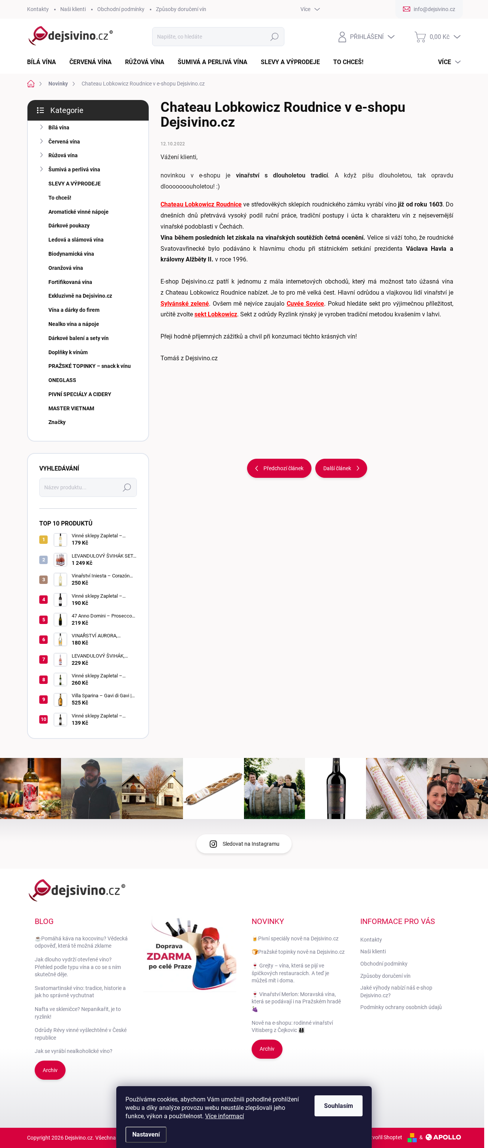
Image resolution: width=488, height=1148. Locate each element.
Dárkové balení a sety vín (78, 338)
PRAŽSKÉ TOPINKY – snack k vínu (89, 366)
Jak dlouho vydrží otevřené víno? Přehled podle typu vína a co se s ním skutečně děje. (78, 966)
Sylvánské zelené (185, 303)
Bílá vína (58, 127)
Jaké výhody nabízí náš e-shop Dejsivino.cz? (396, 991)
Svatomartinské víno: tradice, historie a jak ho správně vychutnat (80, 992)
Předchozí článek (283, 468)
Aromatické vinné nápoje (78, 212)
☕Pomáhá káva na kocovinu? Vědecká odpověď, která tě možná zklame (81, 942)
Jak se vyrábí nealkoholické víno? (73, 1051)
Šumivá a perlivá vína (74, 169)
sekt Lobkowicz (215, 314)
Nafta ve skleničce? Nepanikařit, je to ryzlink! (78, 1013)
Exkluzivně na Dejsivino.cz (80, 296)
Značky (57, 422)
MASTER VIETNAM (71, 408)
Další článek (337, 468)
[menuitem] (44, 62)
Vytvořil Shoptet (383, 1137)
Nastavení (146, 1134)
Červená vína (64, 142)
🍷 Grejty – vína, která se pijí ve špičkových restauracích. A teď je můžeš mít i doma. (290, 973)
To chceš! (59, 198)
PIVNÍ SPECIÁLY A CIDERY (79, 394)
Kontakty (38, 9)
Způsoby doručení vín (181, 9)
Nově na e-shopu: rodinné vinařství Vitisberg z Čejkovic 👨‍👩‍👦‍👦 (292, 1027)
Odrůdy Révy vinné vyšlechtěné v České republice (81, 1034)
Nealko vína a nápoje (73, 324)
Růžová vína (63, 155)
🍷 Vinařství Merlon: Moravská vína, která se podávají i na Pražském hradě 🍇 (296, 1001)
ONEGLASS (62, 380)
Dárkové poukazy (69, 226)
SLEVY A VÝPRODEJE (74, 184)
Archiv (50, 1070)
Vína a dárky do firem (74, 310)
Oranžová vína (65, 268)
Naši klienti (73, 9)
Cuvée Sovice (305, 303)
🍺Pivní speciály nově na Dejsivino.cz (295, 938)
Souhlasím (338, 1105)
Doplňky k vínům (68, 352)
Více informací (224, 1116)
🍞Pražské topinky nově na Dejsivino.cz (298, 952)
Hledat (274, 37)
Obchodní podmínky (120, 9)
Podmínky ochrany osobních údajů (401, 1007)
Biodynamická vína (71, 254)
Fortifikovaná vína (70, 282)
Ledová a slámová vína (76, 240)
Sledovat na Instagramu (251, 844)
